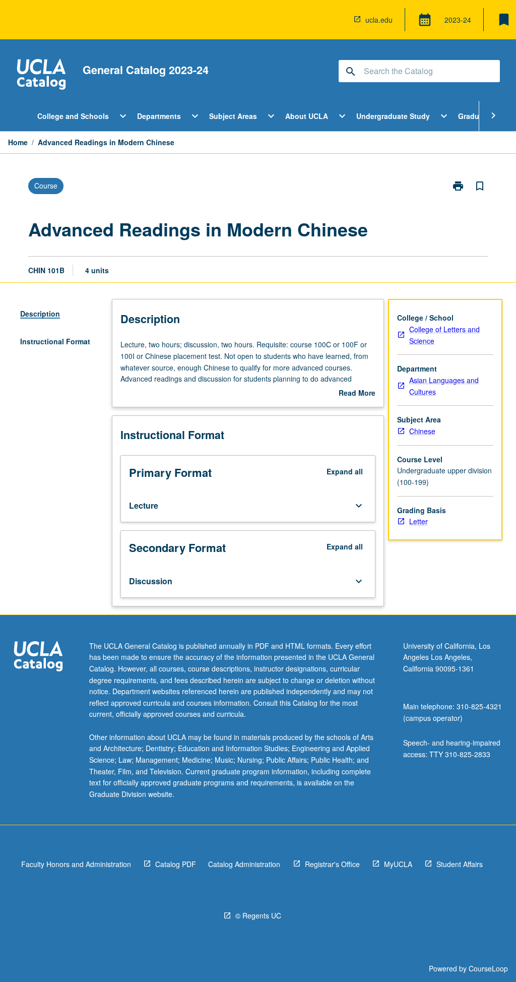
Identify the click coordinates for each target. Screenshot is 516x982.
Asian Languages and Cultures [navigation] (444, 386)
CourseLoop (488, 968)
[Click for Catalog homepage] (41, 75)
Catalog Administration (244, 864)
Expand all (345, 471)
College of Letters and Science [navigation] (444, 335)
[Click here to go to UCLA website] (38, 657)
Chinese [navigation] (422, 431)
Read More (357, 393)
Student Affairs (459, 864)
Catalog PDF (175, 864)
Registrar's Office (332, 864)
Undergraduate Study (393, 116)
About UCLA (306, 116)
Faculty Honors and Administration (76, 864)
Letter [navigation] (418, 521)
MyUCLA (398, 864)
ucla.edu (379, 20)
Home (18, 142)
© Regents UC (258, 915)
